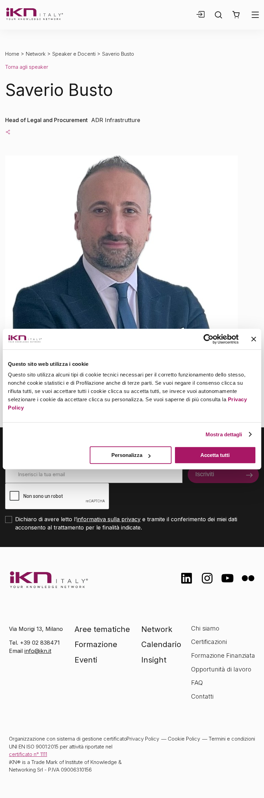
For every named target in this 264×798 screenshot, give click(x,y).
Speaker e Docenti (74, 54)
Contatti (202, 696)
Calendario (161, 644)
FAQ (197, 682)
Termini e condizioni (232, 738)
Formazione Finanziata (223, 655)
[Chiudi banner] (253, 339)
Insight (153, 659)
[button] (236, 14)
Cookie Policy (184, 738)
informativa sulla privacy (109, 519)
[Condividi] (8, 132)
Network (36, 54)
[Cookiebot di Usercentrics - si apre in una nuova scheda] (208, 339)
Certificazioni (209, 641)
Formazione (96, 644)
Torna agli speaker (26, 67)
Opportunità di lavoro (221, 669)
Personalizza (126, 455)
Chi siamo (205, 628)
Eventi (86, 659)
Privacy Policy (142, 738)
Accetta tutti (215, 455)
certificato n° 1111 (28, 754)
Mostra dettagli (224, 434)
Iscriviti (204, 474)
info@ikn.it (37, 650)
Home (12, 54)
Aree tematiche (102, 629)
